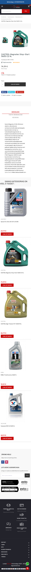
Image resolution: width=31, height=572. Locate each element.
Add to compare (17, 95)
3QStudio (9, 563)
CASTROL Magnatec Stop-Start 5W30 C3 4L (12, 273)
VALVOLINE (3, 423)
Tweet (12, 92)
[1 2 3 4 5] (16, 63)
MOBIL (2, 372)
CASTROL (3, 270)
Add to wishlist (6, 95)
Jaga (5, 92)
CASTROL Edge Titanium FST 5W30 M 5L (11, 324)
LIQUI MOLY (3, 219)
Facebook (2, 462)
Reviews (15, 117)
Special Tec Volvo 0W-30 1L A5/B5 (9, 221)
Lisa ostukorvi (15, 84)
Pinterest (20, 92)
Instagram (6, 462)
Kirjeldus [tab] (15, 112)
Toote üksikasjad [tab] (15, 115)
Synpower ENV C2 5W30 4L (8, 426)
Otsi (26, 11)
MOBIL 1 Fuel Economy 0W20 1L (9, 375)
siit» (25, 172)
